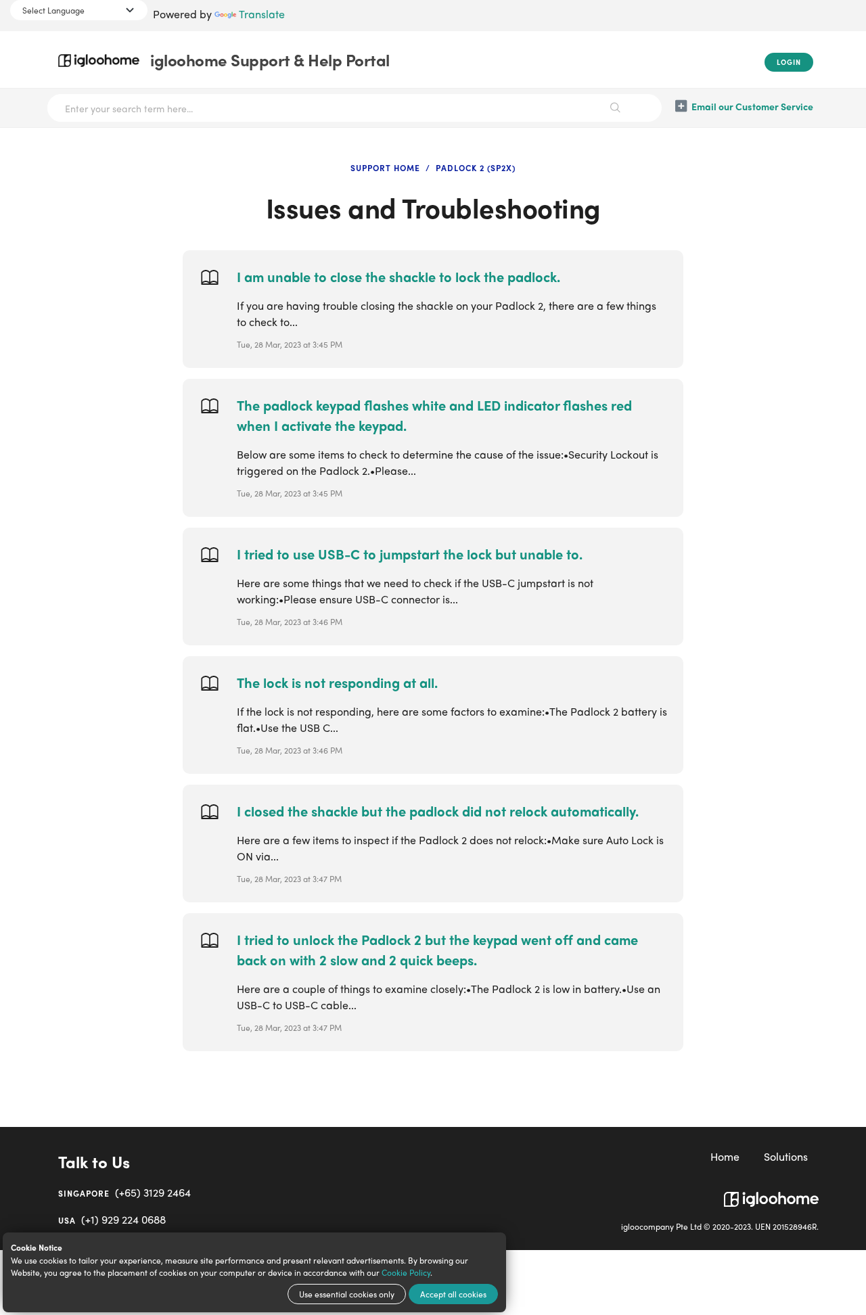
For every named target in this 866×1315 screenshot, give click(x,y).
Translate (262, 14)
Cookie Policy (406, 1272)
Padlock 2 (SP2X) (476, 168)
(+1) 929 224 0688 (112, 1219)
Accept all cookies (453, 1294)
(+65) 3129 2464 (124, 1192)
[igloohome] (771, 1194)
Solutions (786, 1156)
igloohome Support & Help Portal (270, 59)
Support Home (385, 168)
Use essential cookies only (346, 1294)
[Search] (616, 108)
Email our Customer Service (752, 106)
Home (724, 1156)
